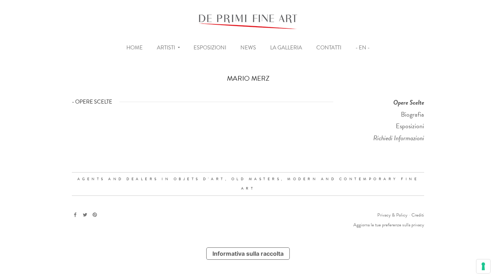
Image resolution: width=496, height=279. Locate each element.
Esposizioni (210, 48)
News (248, 48)
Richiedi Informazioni (398, 138)
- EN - (362, 48)
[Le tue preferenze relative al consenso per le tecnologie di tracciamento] (483, 266)
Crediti (417, 215)
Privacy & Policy (392, 215)
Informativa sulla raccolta (248, 253)
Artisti (166, 48)
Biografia (412, 114)
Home (134, 48)
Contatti (328, 48)
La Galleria (286, 48)
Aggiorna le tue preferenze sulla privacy (388, 225)
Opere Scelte (408, 102)
